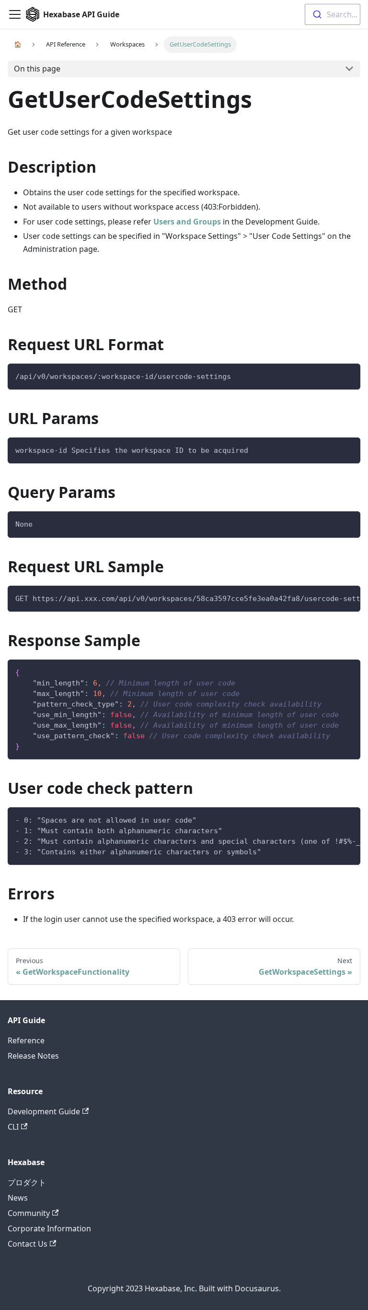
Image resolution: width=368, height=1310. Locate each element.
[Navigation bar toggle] (15, 14)
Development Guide (44, 1111)
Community (29, 1213)
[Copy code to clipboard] (348, 375)
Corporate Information (49, 1228)
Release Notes (33, 1055)
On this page (37, 68)
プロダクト (27, 1182)
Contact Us (27, 1244)
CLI (13, 1126)
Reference (26, 1040)
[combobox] (332, 14)
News (18, 1197)
